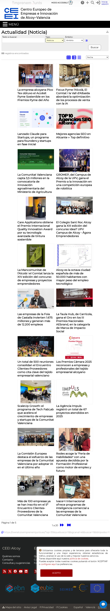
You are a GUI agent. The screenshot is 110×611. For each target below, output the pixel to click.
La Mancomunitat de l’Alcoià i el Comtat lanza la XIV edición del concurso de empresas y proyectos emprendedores (35, 276)
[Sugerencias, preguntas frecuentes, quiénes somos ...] (82, 2)
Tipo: (48, 37)
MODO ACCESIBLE (59, 3)
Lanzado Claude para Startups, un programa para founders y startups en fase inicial (34, 139)
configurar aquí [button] (48, 564)
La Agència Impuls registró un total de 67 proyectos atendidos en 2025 (72, 411)
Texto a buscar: (9, 37)
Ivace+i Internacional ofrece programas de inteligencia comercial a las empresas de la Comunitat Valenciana (72, 508)
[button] (102, 3)
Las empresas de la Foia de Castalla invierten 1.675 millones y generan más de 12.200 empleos (35, 319)
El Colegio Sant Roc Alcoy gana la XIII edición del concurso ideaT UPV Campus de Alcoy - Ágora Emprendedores (73, 229)
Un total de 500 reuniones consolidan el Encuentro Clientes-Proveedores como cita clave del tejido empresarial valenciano (35, 368)
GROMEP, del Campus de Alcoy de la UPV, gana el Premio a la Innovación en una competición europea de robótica (74, 181)
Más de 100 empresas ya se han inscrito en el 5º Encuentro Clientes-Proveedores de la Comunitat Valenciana (34, 508)
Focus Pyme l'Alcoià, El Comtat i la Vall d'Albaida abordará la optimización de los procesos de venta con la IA (73, 96)
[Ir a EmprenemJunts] (27, 4)
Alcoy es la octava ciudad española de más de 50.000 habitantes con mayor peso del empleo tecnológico (73, 276)
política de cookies (79, 558)
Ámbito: (69, 37)
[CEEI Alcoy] (31, 19)
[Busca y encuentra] (92, 2)
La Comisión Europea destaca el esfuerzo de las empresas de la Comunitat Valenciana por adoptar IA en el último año (35, 460)
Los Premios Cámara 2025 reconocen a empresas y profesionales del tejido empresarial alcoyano (74, 367)
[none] (36, 86)
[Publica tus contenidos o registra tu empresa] (87, 2)
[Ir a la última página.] (69, 525)
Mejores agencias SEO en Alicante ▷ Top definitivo (73, 135)
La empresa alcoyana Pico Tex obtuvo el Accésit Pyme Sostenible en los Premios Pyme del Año (35, 95)
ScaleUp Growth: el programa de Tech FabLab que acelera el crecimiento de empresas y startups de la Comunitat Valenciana (35, 414)
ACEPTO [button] (56, 573)
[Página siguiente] (62, 525)
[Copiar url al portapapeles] (2, 532)
